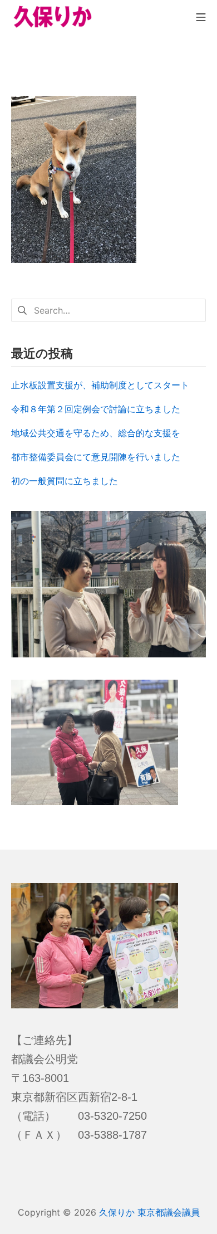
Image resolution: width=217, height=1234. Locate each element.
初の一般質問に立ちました (64, 480)
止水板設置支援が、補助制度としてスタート (100, 385)
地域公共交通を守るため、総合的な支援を (95, 432)
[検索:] (108, 309)
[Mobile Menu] (201, 16)
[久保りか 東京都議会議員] (53, 17)
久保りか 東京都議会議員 (149, 1212)
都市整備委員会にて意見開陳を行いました (95, 456)
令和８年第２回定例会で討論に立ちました (95, 408)
